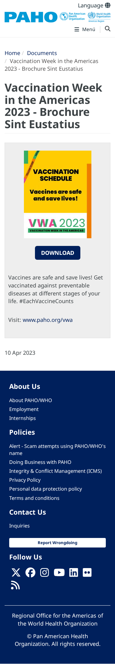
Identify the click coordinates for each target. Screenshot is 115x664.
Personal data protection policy (45, 488)
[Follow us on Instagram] (44, 574)
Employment (24, 409)
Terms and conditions (34, 498)
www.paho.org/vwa (48, 319)
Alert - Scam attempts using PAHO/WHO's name (57, 449)
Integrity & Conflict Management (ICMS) (55, 471)
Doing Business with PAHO (40, 462)
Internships (22, 418)
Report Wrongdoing (57, 542)
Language (91, 5)
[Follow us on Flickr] (87, 574)
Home (12, 53)
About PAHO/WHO (30, 400)
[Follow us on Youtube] (59, 574)
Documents (42, 53)
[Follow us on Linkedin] (73, 574)
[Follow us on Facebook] (30, 574)
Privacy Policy (24, 479)
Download (57, 252)
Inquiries (19, 525)
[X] (16, 574)
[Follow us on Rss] (15, 586)
